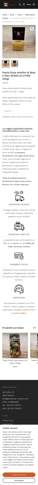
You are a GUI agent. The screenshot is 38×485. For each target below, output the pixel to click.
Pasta (19, 15)
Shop (12, 15)
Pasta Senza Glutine (24, 117)
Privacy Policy (7, 421)
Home (4, 15)
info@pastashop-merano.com (15, 399)
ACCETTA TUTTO (19, 475)
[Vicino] (35, 427)
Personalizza (19, 480)
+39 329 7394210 (14, 408)
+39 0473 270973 (13, 405)
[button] (31, 4)
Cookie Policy (7, 424)
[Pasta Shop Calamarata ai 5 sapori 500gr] (15, 345)
